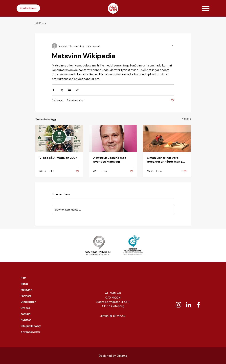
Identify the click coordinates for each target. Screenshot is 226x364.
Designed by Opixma (113, 356)
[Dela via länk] (77, 89)
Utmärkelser (28, 301)
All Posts (40, 23)
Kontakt (25, 313)
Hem (23, 277)
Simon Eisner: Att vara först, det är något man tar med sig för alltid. (166, 159)
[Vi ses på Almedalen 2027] (59, 138)
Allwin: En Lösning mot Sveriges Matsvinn (109, 159)
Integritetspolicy (31, 326)
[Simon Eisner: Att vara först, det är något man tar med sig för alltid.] (167, 138)
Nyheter (26, 319)
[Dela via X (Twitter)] (61, 89)
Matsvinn (26, 289)
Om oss (25, 307)
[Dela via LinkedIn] (69, 89)
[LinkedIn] (188, 304)
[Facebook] (198, 304)
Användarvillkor (30, 332)
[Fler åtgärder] (172, 46)
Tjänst (24, 283)
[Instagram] (178, 304)
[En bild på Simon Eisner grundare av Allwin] (113, 138)
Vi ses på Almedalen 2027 (58, 158)
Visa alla (186, 118)
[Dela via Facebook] (53, 89)
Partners (26, 295)
